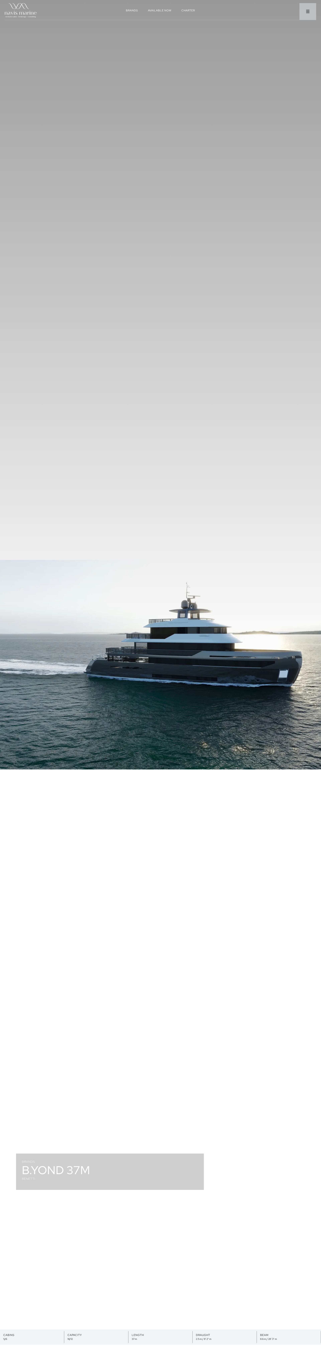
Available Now (159, 10)
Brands (132, 10)
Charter (188, 10)
